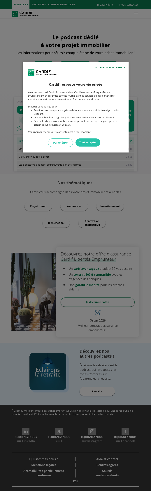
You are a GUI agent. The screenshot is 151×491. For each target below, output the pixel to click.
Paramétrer (60, 142)
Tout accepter (88, 142)
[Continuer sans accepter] (109, 67)
